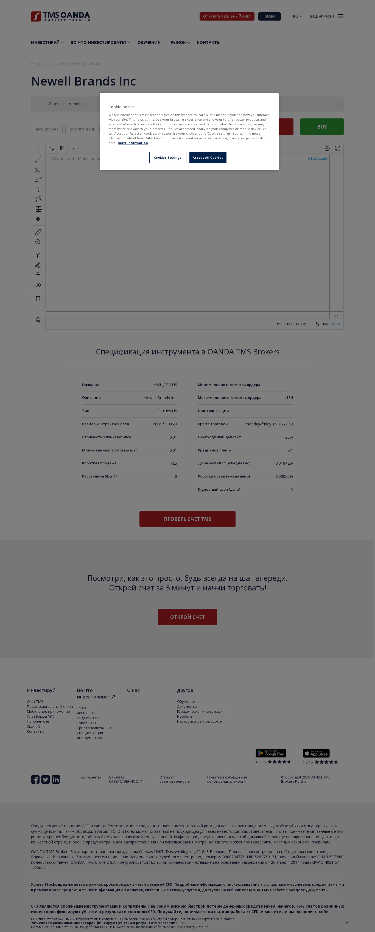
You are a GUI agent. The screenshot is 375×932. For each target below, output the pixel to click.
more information (133, 143)
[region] (189, 131)
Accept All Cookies (208, 157)
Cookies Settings (168, 157)
